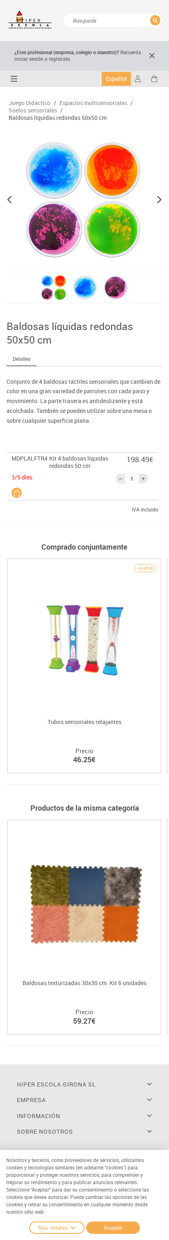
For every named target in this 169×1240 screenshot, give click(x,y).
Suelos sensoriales (33, 110)
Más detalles (53, 1228)
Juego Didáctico (29, 103)
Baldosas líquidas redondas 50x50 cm (58, 117)
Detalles (21, 358)
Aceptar (113, 1228)
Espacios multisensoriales (93, 103)
